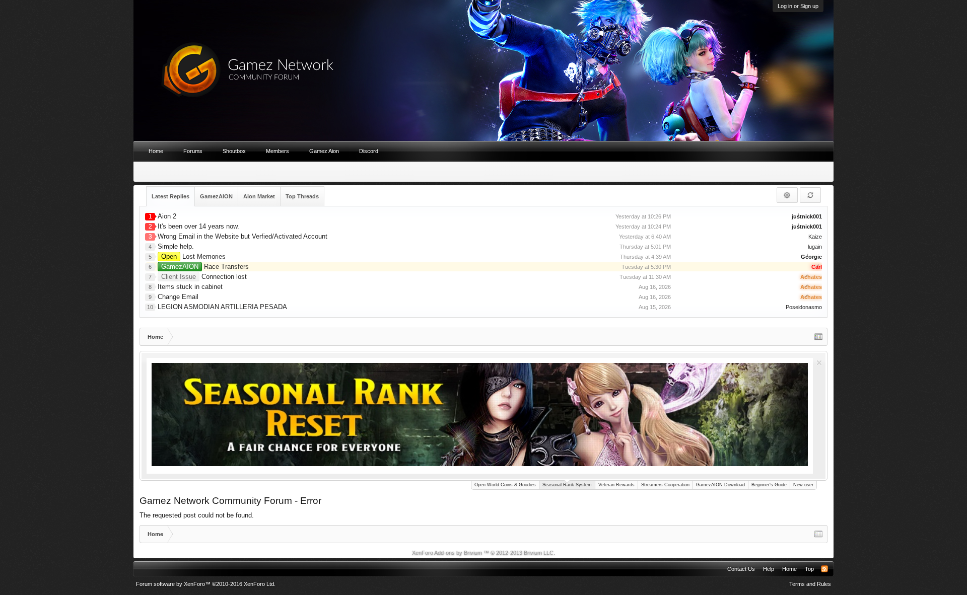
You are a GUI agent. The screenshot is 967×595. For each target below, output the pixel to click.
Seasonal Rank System (567, 484)
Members (277, 151)
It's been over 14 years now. (198, 226)
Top (809, 569)
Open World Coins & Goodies (505, 484)
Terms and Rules (810, 584)
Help (768, 569)
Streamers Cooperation (665, 484)
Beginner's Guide (769, 484)
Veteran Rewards (616, 484)
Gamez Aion (324, 151)
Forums (192, 151)
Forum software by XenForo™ (205, 584)
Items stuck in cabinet (190, 286)
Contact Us (741, 569)
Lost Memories (193, 256)
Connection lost (204, 276)
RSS (824, 569)
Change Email (178, 297)
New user (803, 484)
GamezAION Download (720, 484)
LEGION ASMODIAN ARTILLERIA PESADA (222, 307)
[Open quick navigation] (818, 337)
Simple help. (176, 246)
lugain (815, 247)
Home (156, 151)
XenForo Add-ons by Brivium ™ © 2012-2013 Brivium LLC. (483, 553)
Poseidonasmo (804, 307)
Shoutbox (234, 151)
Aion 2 (167, 216)
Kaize (815, 237)
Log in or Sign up (798, 6)
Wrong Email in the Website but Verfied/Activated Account (242, 236)
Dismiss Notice (819, 362)
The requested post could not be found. (197, 515)
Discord (368, 151)
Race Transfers (205, 266)
